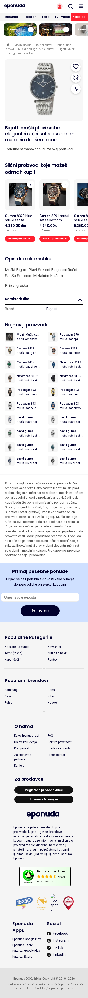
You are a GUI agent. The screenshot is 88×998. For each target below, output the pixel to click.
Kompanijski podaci (22, 749)
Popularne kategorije (28, 637)
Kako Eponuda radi (26, 735)
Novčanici (54, 647)
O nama (23, 726)
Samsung (11, 690)
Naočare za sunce (17, 647)
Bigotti (51, 309)
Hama (52, 690)
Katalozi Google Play (26, 950)
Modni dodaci (23, 45)
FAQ (50, 735)
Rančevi (53, 659)
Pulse (8, 702)
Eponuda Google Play (26, 939)
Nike (51, 696)
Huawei (53, 702)
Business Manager (44, 799)
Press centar (56, 755)
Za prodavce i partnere (23, 757)
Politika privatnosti (60, 742)
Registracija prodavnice (44, 790)
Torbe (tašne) (13, 653)
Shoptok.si (40, 988)
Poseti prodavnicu (20, 238)
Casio (8, 696)
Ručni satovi (44, 45)
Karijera (19, 765)
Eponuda (8, 45)
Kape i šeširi (13, 659)
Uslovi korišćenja (25, 742)
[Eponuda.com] (22, 6)
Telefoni (30, 17)
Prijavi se (40, 610)
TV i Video (62, 17)
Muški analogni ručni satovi (36, 49)
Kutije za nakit (57, 653)
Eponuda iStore (22, 945)
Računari (12, 17)
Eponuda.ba (66, 988)
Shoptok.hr (53, 988)
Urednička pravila (59, 748)
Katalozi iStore (22, 956)
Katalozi (79, 17)
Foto (46, 17)
